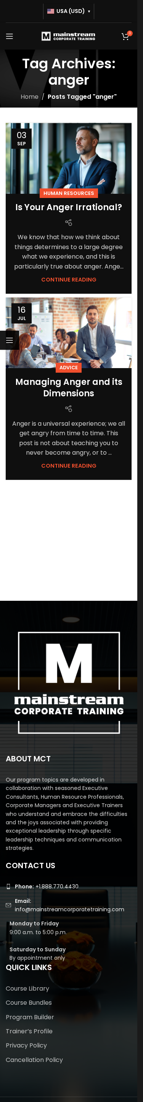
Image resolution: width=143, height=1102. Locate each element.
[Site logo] (68, 35)
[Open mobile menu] (9, 36)
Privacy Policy (26, 1045)
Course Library (27, 989)
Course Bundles (29, 1003)
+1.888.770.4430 (47, 886)
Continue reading (68, 279)
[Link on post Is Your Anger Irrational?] (69, 158)
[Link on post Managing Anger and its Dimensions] (69, 333)
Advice (68, 367)
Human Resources (68, 193)
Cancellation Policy (34, 1060)
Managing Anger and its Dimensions (68, 388)
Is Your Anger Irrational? (68, 207)
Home (30, 96)
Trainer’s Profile (29, 1031)
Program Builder (30, 1017)
